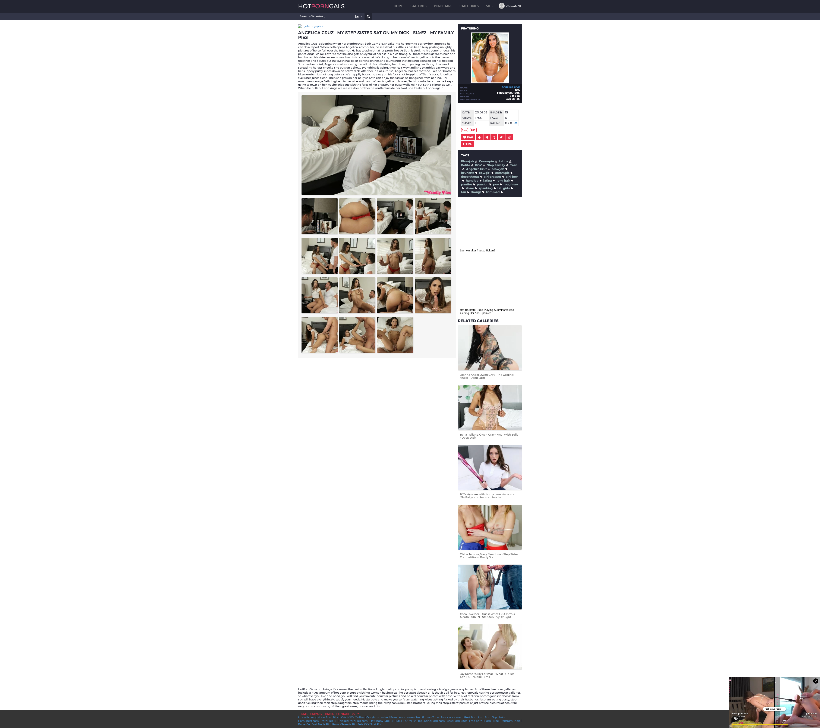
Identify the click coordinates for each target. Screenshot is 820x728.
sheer (470, 188)
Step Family (496, 165)
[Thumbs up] (479, 137)
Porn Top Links (495, 717)
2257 (355, 714)
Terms (303, 714)
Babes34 (304, 724)
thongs (476, 192)
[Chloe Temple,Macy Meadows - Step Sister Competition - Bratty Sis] (490, 527)
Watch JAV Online (352, 717)
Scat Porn (377, 724)
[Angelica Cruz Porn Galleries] (490, 82)
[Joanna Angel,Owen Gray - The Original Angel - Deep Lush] (490, 347)
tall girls (503, 188)
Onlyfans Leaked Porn (381, 717)
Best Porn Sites (457, 720)
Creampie (486, 161)
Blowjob (467, 161)
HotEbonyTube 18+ (382, 720)
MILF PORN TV (406, 720)
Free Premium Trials (506, 720)
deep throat (470, 177)
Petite (465, 165)
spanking (486, 188)
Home (398, 6)
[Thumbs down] (487, 137)
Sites (490, 6)
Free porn (475, 720)
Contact (342, 714)
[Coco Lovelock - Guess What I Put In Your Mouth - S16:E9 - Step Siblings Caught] (490, 587)
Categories (469, 6)
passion (482, 184)
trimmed (493, 192)
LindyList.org (307, 717)
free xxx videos (451, 717)
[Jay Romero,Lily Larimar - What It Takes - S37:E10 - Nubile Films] (490, 646)
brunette (467, 173)
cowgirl (485, 173)
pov (496, 184)
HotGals (321, 6)
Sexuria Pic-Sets (352, 724)
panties (466, 184)
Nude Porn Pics (328, 717)
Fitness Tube (430, 717)
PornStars (443, 6)
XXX (367, 724)
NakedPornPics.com (354, 720)
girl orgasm (492, 177)
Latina (503, 161)
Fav (469, 137)
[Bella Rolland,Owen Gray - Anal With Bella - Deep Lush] (490, 407)
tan (463, 192)
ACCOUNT (513, 6)
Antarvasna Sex (409, 717)
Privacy (316, 714)
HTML (467, 144)
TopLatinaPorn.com (431, 720)
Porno (336, 724)
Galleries (418, 6)
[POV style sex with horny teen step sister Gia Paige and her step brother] (490, 467)
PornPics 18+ (329, 720)
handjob (472, 180)
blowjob (498, 169)
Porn (487, 720)
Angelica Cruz (511, 86)
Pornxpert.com (308, 720)
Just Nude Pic (321, 724)
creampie (502, 173)
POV (478, 165)
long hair (503, 180)
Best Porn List (473, 717)
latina (487, 180)
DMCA (329, 714)
